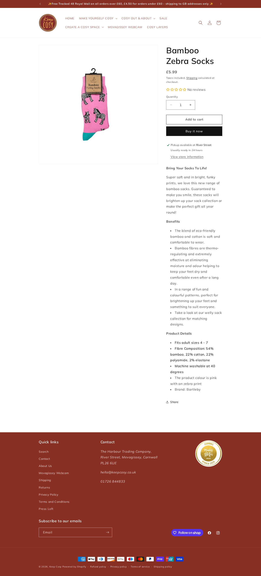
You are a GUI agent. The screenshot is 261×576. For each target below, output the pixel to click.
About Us (45, 466)
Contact (44, 459)
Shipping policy (163, 566)
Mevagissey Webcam (54, 473)
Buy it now (194, 131)
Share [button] (174, 402)
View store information (187, 157)
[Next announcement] (220, 4)
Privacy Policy (48, 494)
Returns (44, 487)
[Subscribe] (107, 532)
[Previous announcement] (40, 4)
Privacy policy (118, 566)
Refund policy (98, 566)
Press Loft (46, 509)
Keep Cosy (55, 566)
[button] (98, 18)
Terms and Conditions (54, 502)
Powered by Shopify (74, 566)
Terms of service (140, 566)
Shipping (191, 77)
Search (44, 451)
